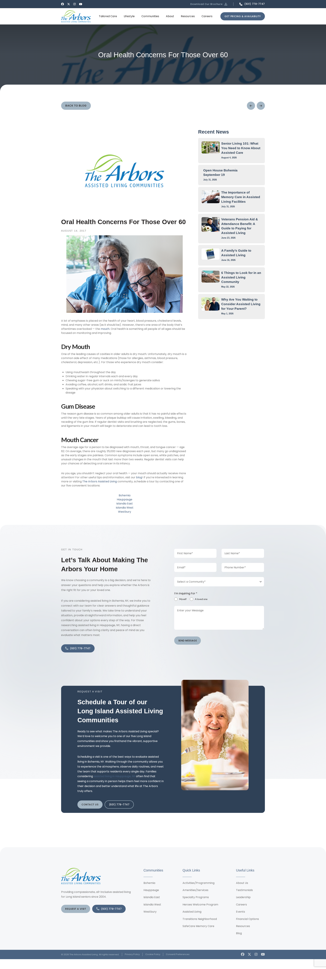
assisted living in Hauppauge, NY (114, 776)
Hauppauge (124, 499)
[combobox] (219, 581)
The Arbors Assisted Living (99, 481)
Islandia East (124, 503)
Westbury (124, 512)
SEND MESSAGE (187, 640)
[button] (209, 4)
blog (139, 477)
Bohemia (124, 495)
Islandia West (124, 508)
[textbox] (216, 581)
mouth (105, 329)
